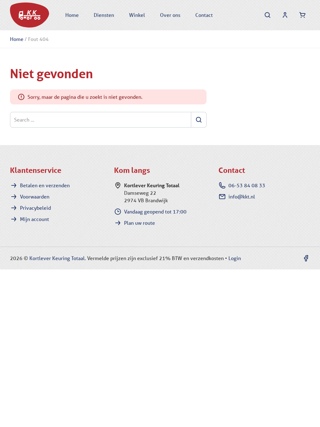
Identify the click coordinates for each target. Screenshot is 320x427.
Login (234, 258)
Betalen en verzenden (45, 185)
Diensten (104, 15)
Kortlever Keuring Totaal (57, 258)
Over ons (170, 15)
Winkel (137, 15)
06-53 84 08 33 (246, 185)
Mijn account (34, 219)
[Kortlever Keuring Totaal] (29, 15)
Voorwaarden (34, 196)
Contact (204, 15)
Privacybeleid (35, 207)
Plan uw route (139, 222)
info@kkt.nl (241, 196)
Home (72, 15)
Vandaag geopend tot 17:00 (155, 211)
